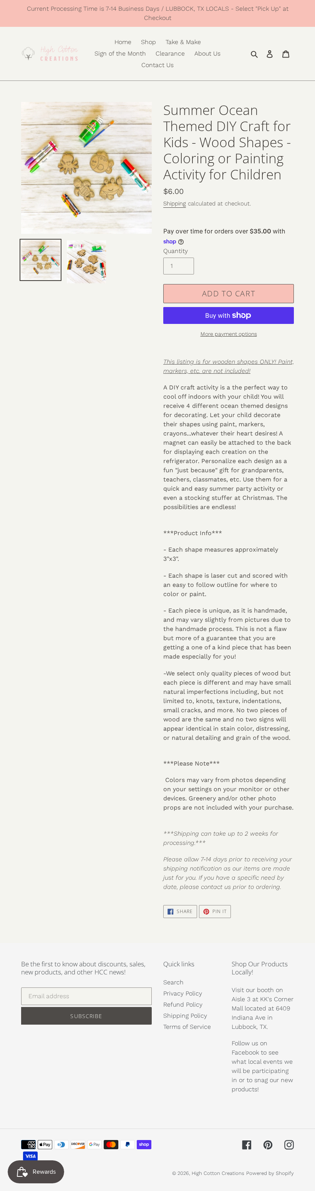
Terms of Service (187, 1026)
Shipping (174, 203)
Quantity (175, 251)
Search (173, 982)
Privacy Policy (182, 993)
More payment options (229, 334)
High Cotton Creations (218, 1173)
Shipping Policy (185, 1015)
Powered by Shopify (270, 1173)
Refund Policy (182, 1004)
